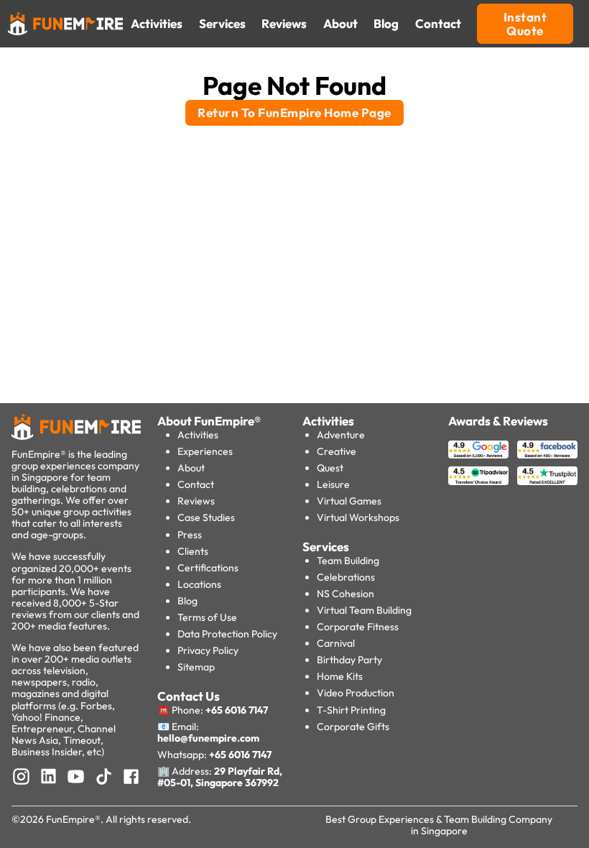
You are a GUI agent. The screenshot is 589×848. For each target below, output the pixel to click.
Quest (330, 467)
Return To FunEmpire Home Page (294, 112)
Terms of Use (207, 617)
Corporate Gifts (353, 726)
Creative (336, 451)
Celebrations (346, 577)
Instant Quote (525, 24)
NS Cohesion (345, 593)
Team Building (348, 560)
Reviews (196, 500)
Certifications (207, 567)
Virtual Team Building (364, 610)
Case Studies (206, 517)
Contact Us (188, 696)
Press (189, 534)
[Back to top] (43, 812)
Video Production (355, 692)
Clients (192, 551)
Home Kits (340, 676)
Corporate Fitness (358, 626)
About (191, 467)
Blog (187, 600)
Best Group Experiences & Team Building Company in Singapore (438, 825)
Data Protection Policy (227, 633)
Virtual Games (349, 500)
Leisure (333, 484)
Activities (197, 434)
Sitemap (196, 666)
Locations (199, 584)
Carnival (336, 643)
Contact (195, 484)
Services (325, 546)
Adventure (341, 434)
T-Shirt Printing (351, 710)
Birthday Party (349, 659)
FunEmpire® (73, 819)
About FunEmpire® (209, 420)
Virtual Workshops (358, 517)
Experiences (205, 451)
